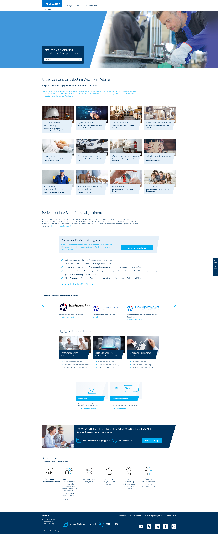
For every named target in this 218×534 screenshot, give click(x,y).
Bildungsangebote (72, 6)
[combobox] (63, 59)
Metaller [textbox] (49, 59)
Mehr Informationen (137, 248)
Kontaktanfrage (152, 440)
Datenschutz (135, 515)
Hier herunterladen (88, 409)
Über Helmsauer (90, 6)
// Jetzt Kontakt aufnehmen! (60, 226)
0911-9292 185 (88, 284)
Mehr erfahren (120, 409)
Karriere (122, 515)
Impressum (171, 515)
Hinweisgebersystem (153, 515)
